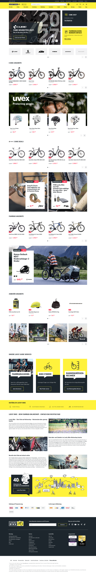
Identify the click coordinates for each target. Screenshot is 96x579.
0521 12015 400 (12, 1)
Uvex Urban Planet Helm (34, 128)
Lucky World (75, 1)
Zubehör (66, 442)
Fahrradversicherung (32, 547)
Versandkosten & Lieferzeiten (34, 537)
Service (86, 1)
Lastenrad (20, 457)
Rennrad (16, 457)
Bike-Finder (62, 1)
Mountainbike (34, 457)
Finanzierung (31, 545)
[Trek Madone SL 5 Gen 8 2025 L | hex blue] (58, 226)
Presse (50, 543)
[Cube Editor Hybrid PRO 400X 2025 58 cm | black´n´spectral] (38, 151)
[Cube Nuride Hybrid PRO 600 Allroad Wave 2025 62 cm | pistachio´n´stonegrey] (58, 151)
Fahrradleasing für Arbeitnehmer (15, 537)
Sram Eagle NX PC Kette (74, 312)
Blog (10, 542)
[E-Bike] (18, 332)
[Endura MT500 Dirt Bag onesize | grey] (58, 303)
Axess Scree (31, 81)
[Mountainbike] (58, 332)
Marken (10, 540)
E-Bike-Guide (11, 543)
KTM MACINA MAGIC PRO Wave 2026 (57, 81)
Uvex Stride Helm (52, 128)
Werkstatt (30, 536)
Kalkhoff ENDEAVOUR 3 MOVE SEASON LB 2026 (17, 81)
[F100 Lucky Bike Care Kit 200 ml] (18, 303)
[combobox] (49, 4)
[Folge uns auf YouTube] (75, 524)
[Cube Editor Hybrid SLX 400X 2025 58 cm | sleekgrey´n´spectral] (18, 151)
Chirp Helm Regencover (34, 312)
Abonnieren (62, 524)
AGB (11, 560)
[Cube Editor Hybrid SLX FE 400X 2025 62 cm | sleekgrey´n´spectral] (78, 151)
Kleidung (57, 442)
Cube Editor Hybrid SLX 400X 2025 (17, 159)
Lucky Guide (57, 1)
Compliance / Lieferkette (43, 560)
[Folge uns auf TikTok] (85, 524)
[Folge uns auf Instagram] (72, 524)
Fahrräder (20, 464)
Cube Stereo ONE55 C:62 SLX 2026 (16, 234)
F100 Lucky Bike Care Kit (14, 312)
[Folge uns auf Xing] (81, 524)
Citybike (23, 457)
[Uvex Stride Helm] (58, 120)
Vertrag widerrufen (53, 560)
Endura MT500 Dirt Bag (54, 312)
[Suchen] (65, 4)
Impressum (15, 560)
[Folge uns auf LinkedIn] (78, 524)
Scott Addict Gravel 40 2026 (75, 234)
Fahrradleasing (80, 1)
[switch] (92, 574)
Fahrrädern (80, 441)
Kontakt (50, 540)
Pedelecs (25, 464)
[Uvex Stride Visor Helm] (77, 120)
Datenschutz (27, 560)
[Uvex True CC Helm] (19, 120)
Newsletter (51, 542)
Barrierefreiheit (21, 560)
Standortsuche (51, 547)
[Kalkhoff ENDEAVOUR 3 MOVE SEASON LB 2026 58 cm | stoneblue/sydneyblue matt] (18, 73)
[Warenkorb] (86, 4)
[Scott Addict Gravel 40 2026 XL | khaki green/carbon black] (78, 226)
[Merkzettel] (80, 4)
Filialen (31, 423)
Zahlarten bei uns (32, 543)
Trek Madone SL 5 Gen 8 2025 (35, 234)
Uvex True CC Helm (14, 128)
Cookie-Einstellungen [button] (34, 560)
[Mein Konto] (83, 4)
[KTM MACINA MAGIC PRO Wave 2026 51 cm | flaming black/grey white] (58, 73)
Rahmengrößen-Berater (13, 536)
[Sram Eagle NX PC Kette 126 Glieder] (78, 303)
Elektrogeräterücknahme (33, 551)
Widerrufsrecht (31, 540)
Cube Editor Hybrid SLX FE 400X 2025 (77, 159)
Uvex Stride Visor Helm (73, 128)
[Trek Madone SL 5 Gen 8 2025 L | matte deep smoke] (38, 226)
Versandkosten (25, 563)
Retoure (30, 539)
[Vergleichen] (77, 4)
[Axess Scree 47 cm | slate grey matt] (38, 73)
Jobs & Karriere (68, 1)
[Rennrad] (78, 332)
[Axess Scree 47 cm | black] (78, 73)
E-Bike (13, 457)
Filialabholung (31, 542)
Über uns (50, 536)
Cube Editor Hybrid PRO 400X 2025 (37, 159)
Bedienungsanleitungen (33, 548)
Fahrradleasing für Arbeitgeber (14, 539)
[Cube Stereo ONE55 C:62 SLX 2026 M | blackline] (18, 226)
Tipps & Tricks (31, 550)
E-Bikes (85, 441)
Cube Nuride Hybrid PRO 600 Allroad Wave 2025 (57, 160)
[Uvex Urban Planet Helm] (38, 120)
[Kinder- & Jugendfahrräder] (38, 332)
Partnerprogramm (52, 545)
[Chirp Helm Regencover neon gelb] (38, 303)
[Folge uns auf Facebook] (69, 524)
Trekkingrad (28, 457)
